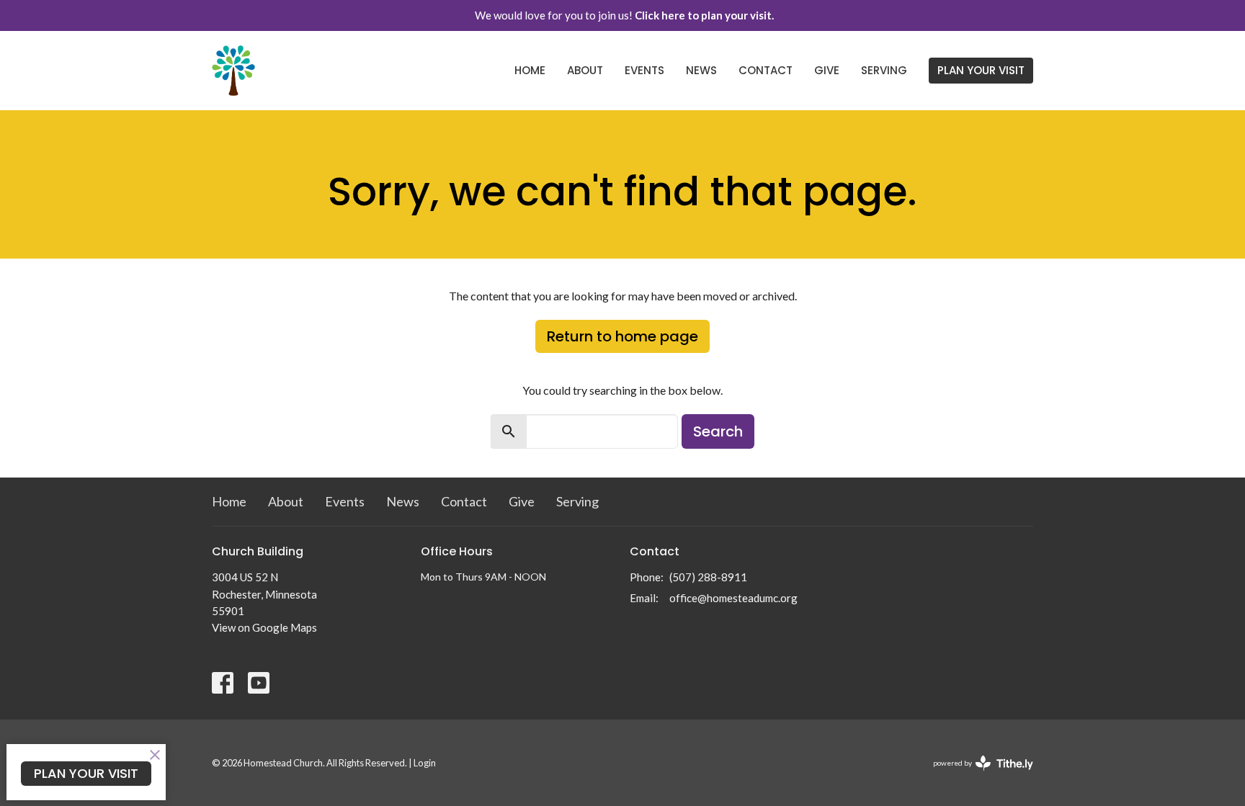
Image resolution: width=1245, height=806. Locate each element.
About (585, 70)
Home (529, 70)
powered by (976, 775)
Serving (884, 70)
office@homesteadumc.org (733, 597)
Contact (765, 70)
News (701, 70)
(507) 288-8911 (708, 576)
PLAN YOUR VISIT (981, 70)
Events (644, 70)
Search (718, 431)
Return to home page (622, 336)
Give (826, 70)
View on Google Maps (264, 627)
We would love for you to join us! (624, 15)
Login (425, 763)
